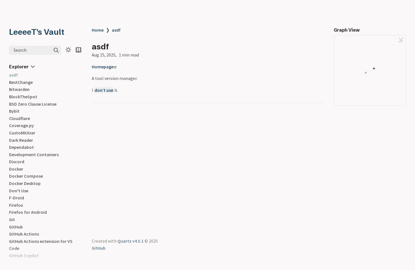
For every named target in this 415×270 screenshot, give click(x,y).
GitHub (16, 227)
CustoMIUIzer (22, 133)
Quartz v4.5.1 (130, 241)
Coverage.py (21, 125)
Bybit (14, 111)
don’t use (104, 90)
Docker (16, 169)
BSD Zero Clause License (32, 104)
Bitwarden (19, 89)
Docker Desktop (25, 183)
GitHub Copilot (24, 255)
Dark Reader (21, 140)
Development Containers (34, 154)
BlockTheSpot (23, 96)
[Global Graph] (400, 40)
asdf (13, 75)
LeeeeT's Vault (36, 32)
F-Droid (16, 198)
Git (12, 219)
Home (98, 30)
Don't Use (18, 190)
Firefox (16, 205)
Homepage (102, 66)
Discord (16, 161)
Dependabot (21, 147)
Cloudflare (19, 118)
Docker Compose (26, 176)
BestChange (21, 82)
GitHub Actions (24, 234)
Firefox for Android (28, 212)
